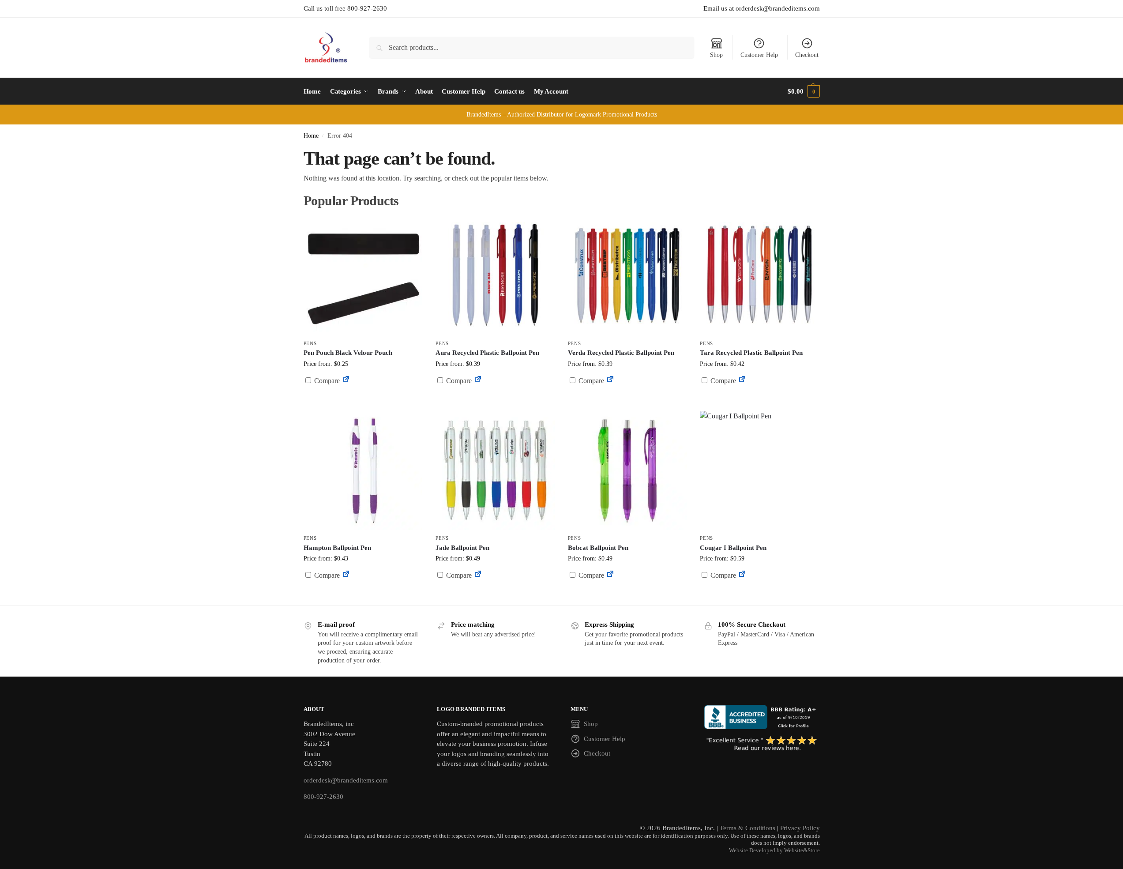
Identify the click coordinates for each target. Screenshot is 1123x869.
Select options (495, 402)
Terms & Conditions (747, 827)
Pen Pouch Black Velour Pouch (348, 352)
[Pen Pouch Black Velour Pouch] (363, 275)
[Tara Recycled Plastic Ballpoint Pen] (759, 275)
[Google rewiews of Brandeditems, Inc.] (762, 744)
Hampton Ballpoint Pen (337, 547)
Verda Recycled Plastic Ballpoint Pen (621, 352)
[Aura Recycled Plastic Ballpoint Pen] (495, 275)
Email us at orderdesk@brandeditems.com (761, 8)
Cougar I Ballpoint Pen (733, 547)
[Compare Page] (346, 380)
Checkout (807, 55)
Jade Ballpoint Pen (462, 547)
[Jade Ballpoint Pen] (495, 470)
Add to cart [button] (362, 397)
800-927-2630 (323, 796)
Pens (310, 343)
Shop (716, 55)
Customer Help (759, 55)
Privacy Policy (800, 827)
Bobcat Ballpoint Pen (598, 547)
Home (311, 135)
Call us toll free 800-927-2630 (345, 8)
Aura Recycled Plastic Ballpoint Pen (487, 352)
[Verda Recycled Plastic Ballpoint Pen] (627, 275)
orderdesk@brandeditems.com (346, 780)
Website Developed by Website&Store (774, 850)
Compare (326, 380)
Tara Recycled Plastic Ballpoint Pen (751, 352)
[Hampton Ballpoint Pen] (363, 470)
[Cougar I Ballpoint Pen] (759, 470)
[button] (803, 91)
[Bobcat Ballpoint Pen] (627, 470)
